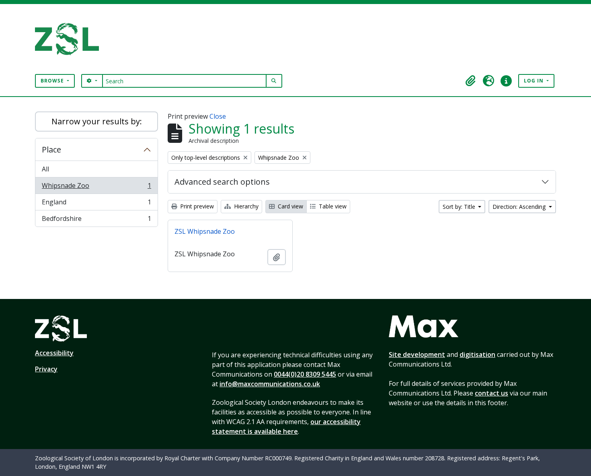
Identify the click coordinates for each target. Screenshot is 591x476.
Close (217, 116)
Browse (53, 80)
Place (51, 149)
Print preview (196, 206)
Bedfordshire (96, 220)
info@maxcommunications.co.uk (270, 383)
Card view (289, 206)
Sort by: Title (460, 206)
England (96, 204)
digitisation (477, 354)
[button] (471, 81)
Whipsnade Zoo (96, 187)
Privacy (46, 369)
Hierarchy (245, 206)
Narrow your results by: (96, 121)
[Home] (70, 39)
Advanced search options (222, 181)
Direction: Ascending (519, 206)
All (45, 169)
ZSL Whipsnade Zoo (204, 231)
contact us (491, 393)
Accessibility (54, 352)
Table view (332, 206)
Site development (417, 354)
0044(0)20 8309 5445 (305, 374)
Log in (534, 80)
